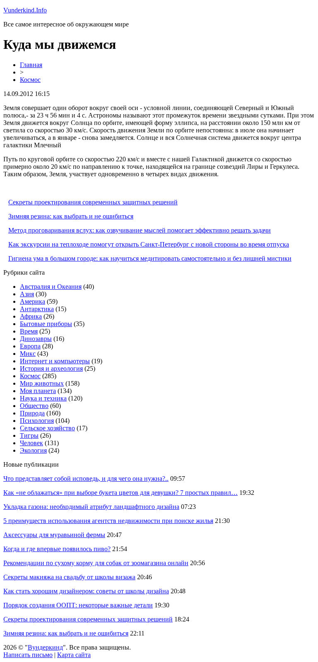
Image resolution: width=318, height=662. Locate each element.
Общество (34, 405)
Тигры (29, 435)
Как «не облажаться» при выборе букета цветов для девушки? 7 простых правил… (120, 492)
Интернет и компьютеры (55, 361)
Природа (32, 413)
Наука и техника (43, 398)
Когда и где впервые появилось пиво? (57, 548)
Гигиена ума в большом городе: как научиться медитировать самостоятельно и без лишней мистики (150, 258)
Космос (30, 79)
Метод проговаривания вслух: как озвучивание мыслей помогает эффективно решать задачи (139, 230)
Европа (30, 346)
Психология (37, 420)
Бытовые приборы (46, 323)
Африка (31, 316)
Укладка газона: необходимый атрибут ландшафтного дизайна (91, 506)
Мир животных (42, 383)
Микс (28, 353)
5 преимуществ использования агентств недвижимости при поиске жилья (108, 520)
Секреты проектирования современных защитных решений (93, 202)
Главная (31, 64)
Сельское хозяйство (47, 428)
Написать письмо (28, 654)
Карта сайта (74, 654)
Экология (33, 450)
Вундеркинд (45, 647)
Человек (31, 442)
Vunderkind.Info (25, 10)
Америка (32, 301)
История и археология (51, 368)
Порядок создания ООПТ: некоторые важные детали (78, 605)
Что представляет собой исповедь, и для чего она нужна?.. (86, 478)
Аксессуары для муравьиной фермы (54, 534)
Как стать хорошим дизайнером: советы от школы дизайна (86, 591)
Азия (27, 293)
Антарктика (37, 308)
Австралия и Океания (51, 286)
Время (29, 331)
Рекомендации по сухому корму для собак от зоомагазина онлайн (95, 562)
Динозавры (36, 338)
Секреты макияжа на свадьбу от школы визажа (69, 576)
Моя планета (38, 390)
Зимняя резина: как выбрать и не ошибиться (70, 216)
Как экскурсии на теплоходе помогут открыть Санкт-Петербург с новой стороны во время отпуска (148, 244)
